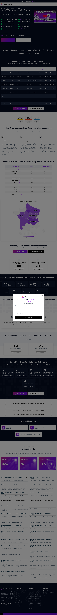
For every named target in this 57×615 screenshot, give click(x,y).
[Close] (42, 295)
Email (16, 305)
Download (29, 317)
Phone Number (18, 310)
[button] (16, 313)
